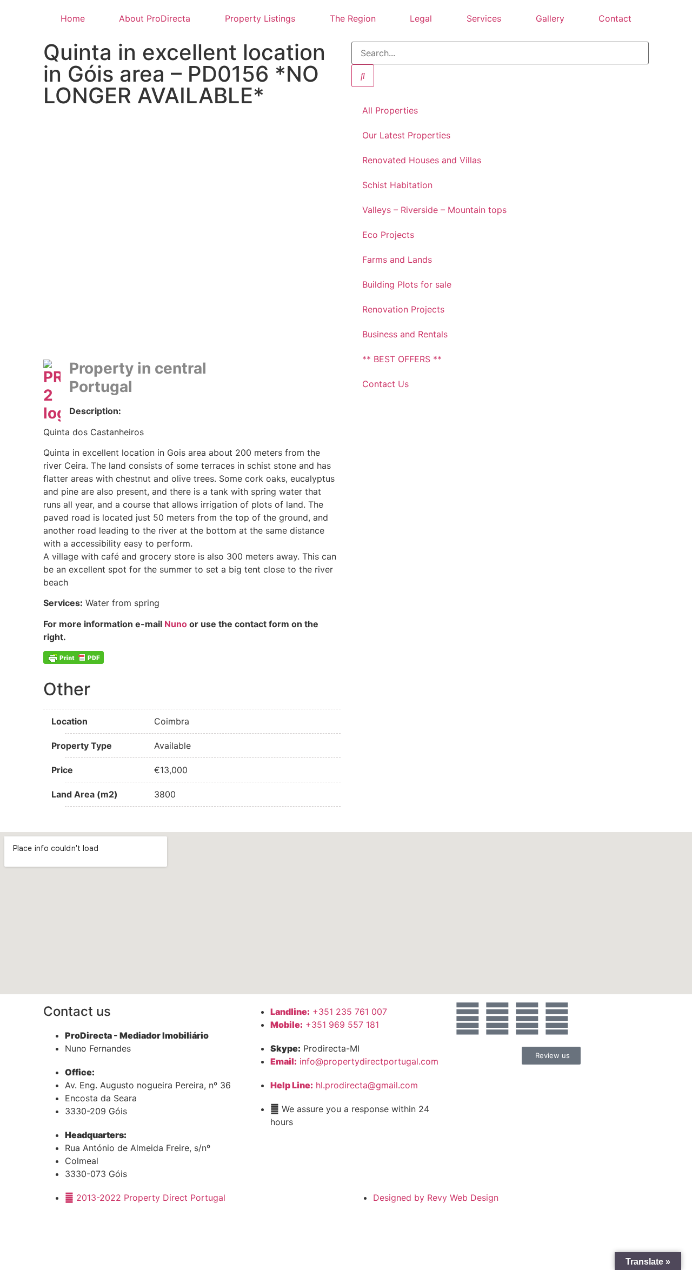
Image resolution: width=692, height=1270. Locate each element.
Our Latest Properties (406, 135)
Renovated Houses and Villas (421, 160)
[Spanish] (336, 360)
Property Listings (260, 18)
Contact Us (385, 383)
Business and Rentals (405, 334)
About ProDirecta (154, 18)
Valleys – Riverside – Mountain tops (434, 209)
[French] (282, 360)
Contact (614, 18)
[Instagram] (527, 1018)
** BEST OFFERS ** (402, 359)
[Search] (362, 75)
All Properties (390, 110)
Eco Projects (388, 234)
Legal (421, 18)
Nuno (175, 624)
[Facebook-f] (497, 1018)
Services (484, 18)
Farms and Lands (397, 259)
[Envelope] (467, 1018)
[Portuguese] (314, 360)
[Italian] (303, 360)
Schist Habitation (397, 184)
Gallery (550, 18)
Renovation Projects (403, 309)
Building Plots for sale (406, 284)
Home (73, 18)
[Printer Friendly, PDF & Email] (73, 657)
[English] (260, 360)
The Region (353, 18)
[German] (292, 360)
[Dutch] (271, 360)
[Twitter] (556, 1018)
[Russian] (325, 360)
